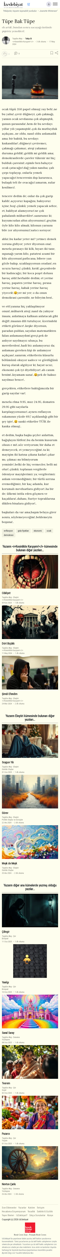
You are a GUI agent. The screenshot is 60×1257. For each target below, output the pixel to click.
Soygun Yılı (8, 762)
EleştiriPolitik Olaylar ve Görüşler (12, 818)
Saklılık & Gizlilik (45, 1211)
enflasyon (8, 530)
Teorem (6, 1083)
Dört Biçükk (8, 643)
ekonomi (38, 530)
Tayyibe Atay (17, 38)
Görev (5, 813)
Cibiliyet (6, 592)
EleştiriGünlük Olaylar (10, 768)
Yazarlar (22, 1207)
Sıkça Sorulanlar (37, 1215)
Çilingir (6, 931)
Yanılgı (5, 982)
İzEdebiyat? (22, 1215)
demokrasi (8, 535)
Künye (50, 1215)
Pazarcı (6, 1133)
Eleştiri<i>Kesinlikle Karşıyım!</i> (12, 598)
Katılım (31, 1207)
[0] (4, 54)
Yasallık (31, 1211)
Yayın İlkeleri (8, 1215)
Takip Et (28, 38)
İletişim (40, 1207)
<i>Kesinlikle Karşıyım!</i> (23, 41)
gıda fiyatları (23, 530)
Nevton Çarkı (9, 1184)
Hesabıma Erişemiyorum (14, 1211)
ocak (49, 530)
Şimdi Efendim (9, 694)
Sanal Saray (8, 1032)
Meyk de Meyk (9, 863)
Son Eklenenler (9, 1207)
